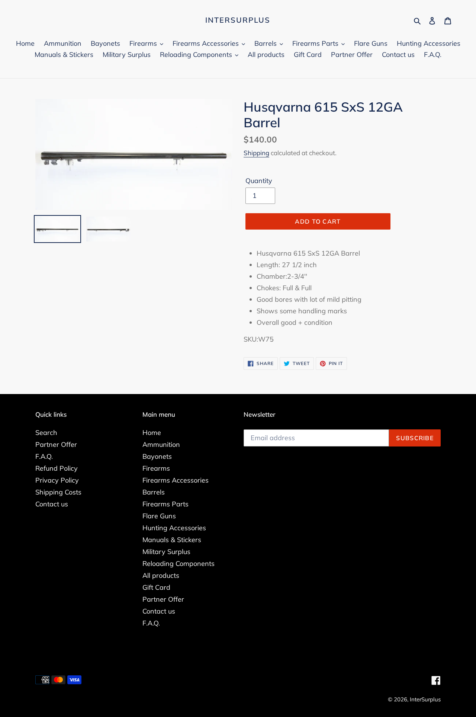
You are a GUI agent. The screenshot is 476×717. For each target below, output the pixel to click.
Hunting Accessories (174, 528)
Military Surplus (166, 551)
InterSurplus (237, 20)
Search (46, 432)
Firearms (156, 468)
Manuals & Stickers (171, 539)
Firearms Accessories (175, 480)
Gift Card (156, 587)
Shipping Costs (58, 492)
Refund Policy (56, 468)
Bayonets (157, 456)
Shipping (256, 153)
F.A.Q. (44, 456)
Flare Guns (159, 516)
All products (160, 575)
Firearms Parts (165, 504)
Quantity (258, 180)
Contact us (51, 504)
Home (151, 432)
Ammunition (161, 444)
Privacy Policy (57, 480)
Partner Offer (56, 444)
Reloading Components (178, 563)
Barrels (153, 492)
